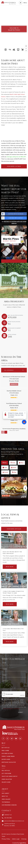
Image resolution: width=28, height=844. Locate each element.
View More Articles (14, 529)
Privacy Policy (17, 708)
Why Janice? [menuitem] (5, 793)
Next (25, 280)
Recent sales (14, 321)
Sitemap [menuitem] (24, 839)
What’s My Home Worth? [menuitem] (10, 776)
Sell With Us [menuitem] (6, 770)
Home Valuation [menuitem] (7, 779)
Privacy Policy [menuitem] (6, 839)
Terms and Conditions (8, 708)
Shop (22, 462)
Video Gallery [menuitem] (6, 799)
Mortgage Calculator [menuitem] (9, 762)
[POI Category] (6, 50)
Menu (25, 2)
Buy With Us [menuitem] (5, 747)
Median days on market (14, 328)
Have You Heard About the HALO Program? (12, 552)
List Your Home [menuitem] (6, 773)
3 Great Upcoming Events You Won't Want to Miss (13, 592)
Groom (6, 472)
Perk (6, 467)
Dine (5, 462)
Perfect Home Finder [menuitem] (8, 756)
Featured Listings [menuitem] (7, 753)
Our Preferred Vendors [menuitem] (9, 805)
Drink (13, 462)
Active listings (12, 334)
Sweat (14, 467)
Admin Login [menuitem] (16, 839)
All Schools (8, 370)
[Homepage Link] (8, 2)
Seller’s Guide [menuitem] (6, 782)
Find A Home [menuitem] (5, 750)
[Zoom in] (26, 46)
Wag (15, 472)
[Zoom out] (26, 48)
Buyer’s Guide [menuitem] (6, 759)
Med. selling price (15, 315)
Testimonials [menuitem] (6, 802)
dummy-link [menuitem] (5, 785)
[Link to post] (14, 541)
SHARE (24, 478)
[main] (14, 329)
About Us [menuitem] (5, 796)
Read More (10, 566)
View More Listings (14, 166)
